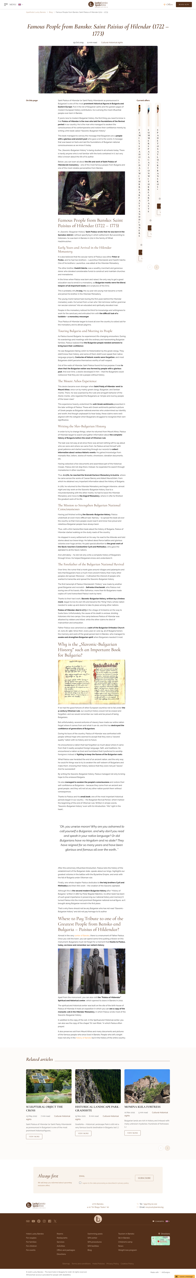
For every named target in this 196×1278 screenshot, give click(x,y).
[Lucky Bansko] (98, 4)
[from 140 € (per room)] (158, 115)
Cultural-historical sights (112, 42)
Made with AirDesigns (160, 1272)
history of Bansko (83, 1038)
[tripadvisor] (28, 1221)
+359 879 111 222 (150, 1204)
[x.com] (55, 1221)
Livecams (159, 1221)
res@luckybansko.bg (154, 1207)
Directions (165, 1234)
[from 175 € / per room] (139, 115)
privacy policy (123, 1183)
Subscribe (144, 1178)
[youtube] (33, 1221)
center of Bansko (82, 935)
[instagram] (44, 1221)
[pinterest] (39, 1221)
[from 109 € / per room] (148, 115)
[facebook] (49, 1221)
